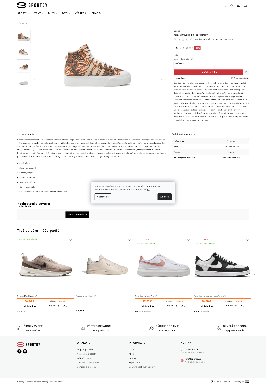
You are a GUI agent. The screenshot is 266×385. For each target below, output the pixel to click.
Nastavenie (103, 196)
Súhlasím (165, 196)
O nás (131, 349)
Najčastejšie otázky (86, 354)
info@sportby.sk (193, 359)
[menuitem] (23, 13)
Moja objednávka (85, 349)
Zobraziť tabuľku (231, 158)
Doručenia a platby (86, 367)
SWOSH (62, 301)
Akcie (131, 354)
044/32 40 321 (192, 349)
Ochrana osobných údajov (142, 367)
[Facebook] (19, 351)
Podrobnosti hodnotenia (222, 39)
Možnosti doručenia (240, 78)
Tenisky (231, 141)
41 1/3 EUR (179, 63)
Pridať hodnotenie (77, 214)
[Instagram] (25, 351)
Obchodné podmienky (88, 362)
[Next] (254, 274)
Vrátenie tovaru (84, 358)
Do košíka (208, 72)
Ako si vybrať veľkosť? (183, 59)
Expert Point (135, 362)
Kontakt (133, 358)
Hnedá (231, 152)
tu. (148, 189)
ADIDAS (177, 31)
